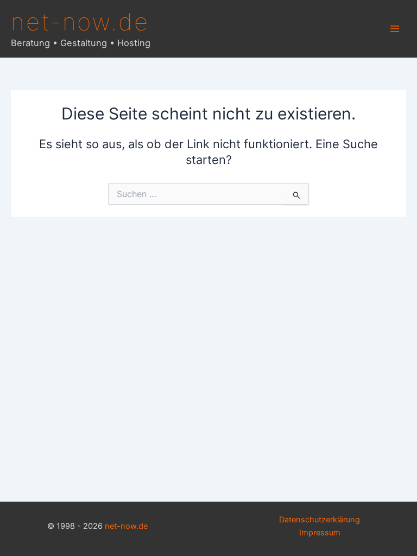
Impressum (319, 533)
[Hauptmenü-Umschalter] (394, 28)
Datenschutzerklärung (319, 520)
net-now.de (80, 22)
